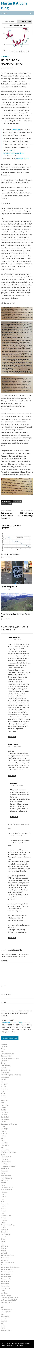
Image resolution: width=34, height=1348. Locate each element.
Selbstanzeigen (6, 1234)
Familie (3, 1086)
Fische (3, 1096)
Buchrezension (6, 1070)
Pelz (2, 1199)
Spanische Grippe (6, 504)
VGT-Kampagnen (6, 1309)
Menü (5, 13)
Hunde (3, 1136)
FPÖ (2, 1103)
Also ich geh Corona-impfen (10, 554)
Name (3, 986)
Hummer (4, 1133)
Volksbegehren (6, 1312)
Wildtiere (4, 1321)
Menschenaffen (6, 1176)
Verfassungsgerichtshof (9, 1300)
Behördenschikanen (7, 1054)
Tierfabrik (4, 1253)
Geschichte (4, 1112)
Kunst (3, 1154)
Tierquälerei (5, 1258)
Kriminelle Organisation (8, 1152)
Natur (3, 1185)
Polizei (3, 1211)
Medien (3, 1173)
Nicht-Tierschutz (6, 1190)
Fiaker (3, 1091)
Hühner (3, 1131)
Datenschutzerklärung (12, 1023)
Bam (21, 1345)
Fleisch (3, 1098)
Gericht (3, 1108)
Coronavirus (5, 56)
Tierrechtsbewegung (8, 1262)
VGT (2, 1305)
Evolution (4, 1084)
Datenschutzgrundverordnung (11, 1075)
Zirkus (3, 1326)
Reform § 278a (6, 1216)
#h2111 (12, 150)
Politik (3, 1206)
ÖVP (2, 1194)
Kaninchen (4, 1143)
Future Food (5, 1105)
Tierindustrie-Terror (7, 1255)
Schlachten (4, 1230)
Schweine (4, 1232)
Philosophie (5, 1204)
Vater (3, 1291)
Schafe (3, 1227)
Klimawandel (5, 1150)
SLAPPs (3, 1237)
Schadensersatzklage (8, 1225)
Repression (4, 1220)
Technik (3, 1251)
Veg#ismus (4, 1293)
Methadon (4, 1180)
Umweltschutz (6, 1288)
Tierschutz (4, 1265)
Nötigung (4, 1192)
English (3, 1079)
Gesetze (3, 1122)
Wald (2, 1314)
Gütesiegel (4, 1129)
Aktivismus (4, 1044)
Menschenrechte (6, 1178)
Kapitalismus (5, 1145)
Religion (3, 1218)
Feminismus (5, 1089)
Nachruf (3, 1183)
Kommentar (5, 961)
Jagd (2, 1138)
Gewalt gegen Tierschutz (9, 1124)
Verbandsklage (6, 1295)
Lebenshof (4, 1159)
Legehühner (5, 1164)
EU (2, 1082)
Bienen (3, 1063)
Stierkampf (4, 1246)
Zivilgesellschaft (6, 1330)
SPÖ (2, 1244)
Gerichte (4, 1110)
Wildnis (3, 1319)
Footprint (4, 1101)
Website (3, 1002)
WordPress (14, 1345)
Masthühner (5, 1169)
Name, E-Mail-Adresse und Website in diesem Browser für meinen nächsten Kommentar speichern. (16, 1013)
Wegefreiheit (5, 1316)
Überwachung (5, 1286)
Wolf (2, 1323)
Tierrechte (4, 1260)
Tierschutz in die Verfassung (10, 1267)
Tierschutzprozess (7, 1274)
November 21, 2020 (22, 158)
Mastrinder (4, 1171)
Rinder (3, 1223)
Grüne (3, 1126)
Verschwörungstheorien (9, 587)
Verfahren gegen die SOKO (9, 1298)
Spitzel (3, 1239)
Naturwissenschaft (7, 1187)
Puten (3, 1213)
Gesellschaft (5, 1117)
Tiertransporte (6, 1277)
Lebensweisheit (6, 1162)
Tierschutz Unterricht (8, 1269)
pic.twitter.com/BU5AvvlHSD (13, 153)
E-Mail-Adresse (6, 994)
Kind (2, 1147)
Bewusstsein (5, 1061)
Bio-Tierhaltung (6, 1065)
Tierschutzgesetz (6, 1272)
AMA (2, 1051)
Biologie (3, 1068)
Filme (3, 1093)
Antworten (11, 736)
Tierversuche (5, 1281)
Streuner (4, 1248)
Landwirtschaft (6, 1157)
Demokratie (5, 1077)
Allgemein (4, 1047)
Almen (3, 1049)
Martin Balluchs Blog (14, 5)
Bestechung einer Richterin (10, 1058)
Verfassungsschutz (7, 1302)
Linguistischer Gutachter (9, 1166)
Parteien (4, 1197)
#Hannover (16, 129)
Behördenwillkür (6, 1056)
